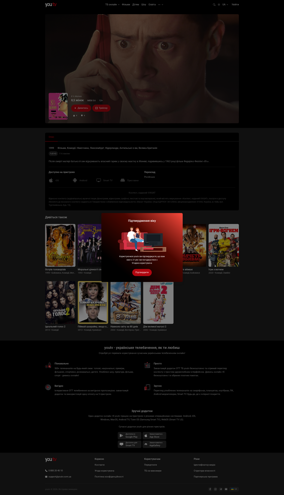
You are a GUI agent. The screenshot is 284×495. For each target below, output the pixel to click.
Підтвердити (142, 272)
